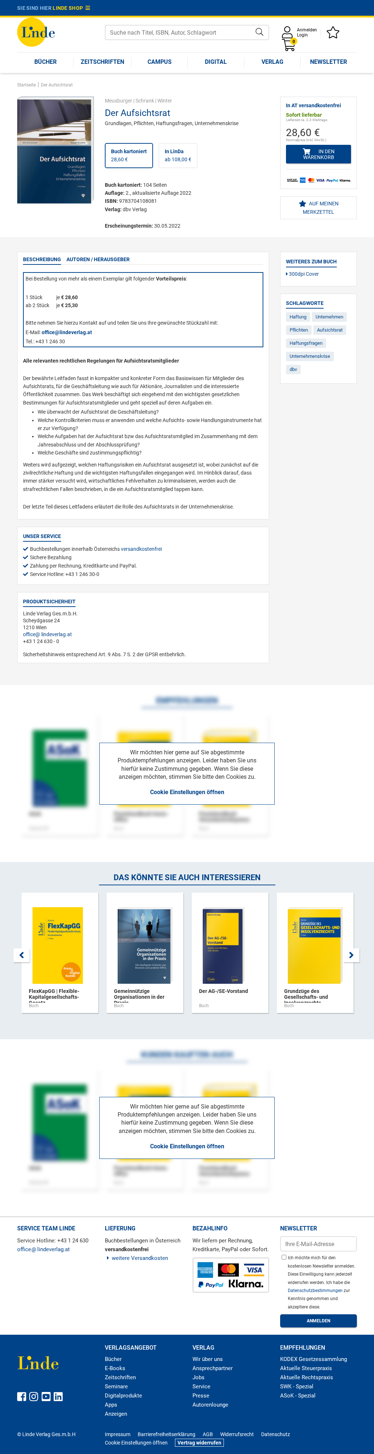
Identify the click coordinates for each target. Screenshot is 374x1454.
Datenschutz (275, 1434)
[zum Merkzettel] (334, 34)
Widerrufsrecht (237, 1434)
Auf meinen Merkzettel (321, 207)
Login (302, 35)
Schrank (145, 101)
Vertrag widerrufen (199, 1443)
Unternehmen (329, 317)
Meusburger (118, 101)
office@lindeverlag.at (67, 332)
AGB (208, 1434)
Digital (216, 61)
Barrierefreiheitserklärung (166, 1434)
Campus (160, 61)
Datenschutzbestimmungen (316, 1290)
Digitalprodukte (123, 1395)
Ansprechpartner (212, 1368)
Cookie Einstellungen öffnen (187, 792)
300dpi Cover (303, 274)
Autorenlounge (210, 1404)
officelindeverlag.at (47, 634)
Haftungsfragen (306, 343)
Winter (164, 101)
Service (201, 1386)
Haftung (298, 317)
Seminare (116, 1386)
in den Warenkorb (319, 154)
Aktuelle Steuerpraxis (306, 1368)
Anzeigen (116, 1414)
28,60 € (129, 155)
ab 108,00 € (178, 155)
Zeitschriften (102, 61)
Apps (111, 1404)
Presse (200, 1395)
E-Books (115, 1368)
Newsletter (328, 61)
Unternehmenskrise (310, 356)
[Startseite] (36, 31)
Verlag (272, 61)
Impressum (117, 1434)
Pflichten (299, 330)
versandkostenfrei (141, 549)
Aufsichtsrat (330, 330)
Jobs (198, 1377)
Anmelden (307, 29)
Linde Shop (69, 8)
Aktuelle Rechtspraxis (306, 1377)
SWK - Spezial (296, 1386)
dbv (293, 369)
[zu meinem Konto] (288, 34)
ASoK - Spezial (298, 1395)
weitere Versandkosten (140, 1258)
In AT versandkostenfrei (313, 105)
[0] (289, 47)
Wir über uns (207, 1359)
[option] (59, 956)
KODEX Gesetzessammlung (313, 1359)
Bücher (45, 61)
